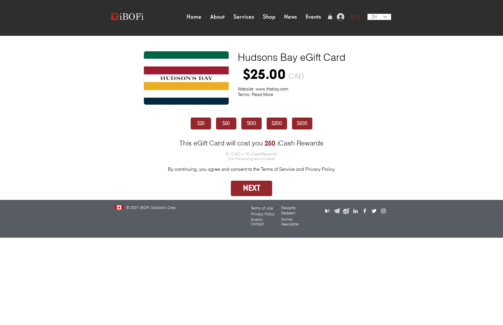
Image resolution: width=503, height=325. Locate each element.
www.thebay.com (272, 89)
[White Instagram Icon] (383, 211)
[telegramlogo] (337, 211)
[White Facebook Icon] (365, 211)
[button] (330, 16)
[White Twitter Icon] (374, 211)
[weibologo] (346, 211)
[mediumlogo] (327, 211)
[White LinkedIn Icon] (355, 211)
